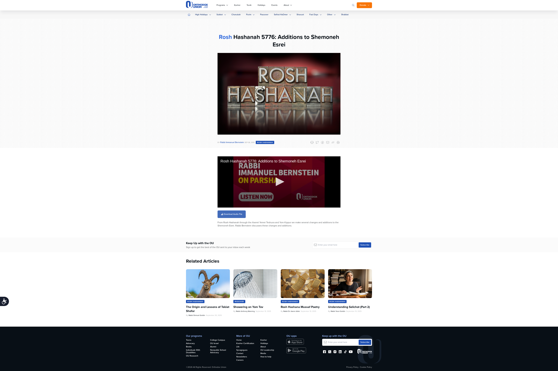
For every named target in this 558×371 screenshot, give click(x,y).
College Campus (217, 340)
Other (329, 14)
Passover (264, 14)
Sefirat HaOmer (281, 14)
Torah (249, 5)
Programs (221, 5)
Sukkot (220, 14)
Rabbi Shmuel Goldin (197, 315)
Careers (240, 360)
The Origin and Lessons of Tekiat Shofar (207, 309)
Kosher (237, 5)
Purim (248, 14)
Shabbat (344, 14)
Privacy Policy (352, 367)
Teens (188, 340)
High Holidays (201, 14)
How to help (265, 356)
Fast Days (313, 14)
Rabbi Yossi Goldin (338, 311)
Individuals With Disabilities (193, 351)
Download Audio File (232, 214)
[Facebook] (322, 142)
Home (239, 340)
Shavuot (300, 14)
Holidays (261, 5)
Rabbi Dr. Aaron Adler (291, 311)
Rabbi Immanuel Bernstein (232, 142)
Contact (239, 353)
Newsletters (241, 356)
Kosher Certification (245, 343)
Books (189, 346)
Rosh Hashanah (265, 142)
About (286, 5)
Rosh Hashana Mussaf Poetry (300, 307)
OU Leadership (267, 350)
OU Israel (214, 343)
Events (274, 5)
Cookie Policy (366, 367)
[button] (279, 181)
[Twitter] (317, 142)
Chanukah (236, 14)
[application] (279, 182)
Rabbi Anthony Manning (245, 311)
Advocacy (190, 343)
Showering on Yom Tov (248, 307)
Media (263, 353)
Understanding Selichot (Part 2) (349, 307)
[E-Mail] (327, 142)
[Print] (338, 142)
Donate (363, 5)
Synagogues (241, 350)
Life (237, 346)
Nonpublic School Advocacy (218, 351)
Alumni (213, 346)
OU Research (192, 356)
